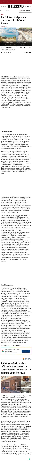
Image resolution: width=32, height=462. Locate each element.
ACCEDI (29, 6)
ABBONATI (28, 2)
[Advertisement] (12, 66)
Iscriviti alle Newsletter (6, 2)
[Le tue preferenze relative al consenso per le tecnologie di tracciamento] (29, 459)
